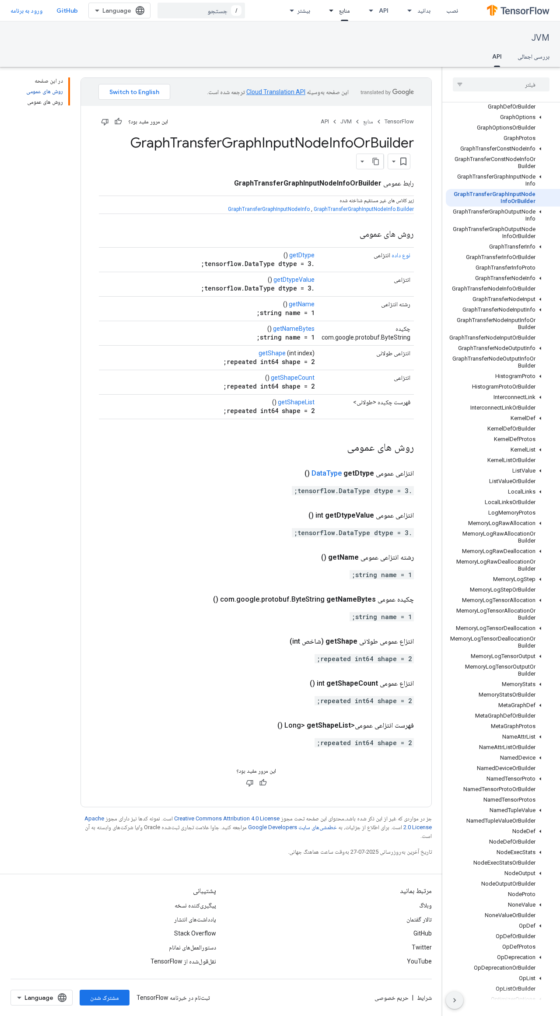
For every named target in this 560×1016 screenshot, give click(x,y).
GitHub (67, 10)
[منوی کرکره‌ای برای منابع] (328, 10)
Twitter (422, 947)
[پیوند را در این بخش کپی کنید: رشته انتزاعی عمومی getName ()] (310, 557)
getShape (272, 353)
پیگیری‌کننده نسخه (195, 905)
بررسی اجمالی (534, 56)
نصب (452, 10)
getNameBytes (294, 328)
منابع (344, 10)
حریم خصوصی (391, 997)
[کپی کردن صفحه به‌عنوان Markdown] (376, 161)
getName (302, 304)
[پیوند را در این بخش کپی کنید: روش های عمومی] (351, 234)
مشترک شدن (104, 998)
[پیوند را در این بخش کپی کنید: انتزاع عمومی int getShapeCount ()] (299, 683)
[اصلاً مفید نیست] (105, 121)
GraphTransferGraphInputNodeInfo (269, 209)
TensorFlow (399, 121)
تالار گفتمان (419, 919)
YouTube (419, 961)
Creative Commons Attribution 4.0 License (227, 818)
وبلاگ (425, 905)
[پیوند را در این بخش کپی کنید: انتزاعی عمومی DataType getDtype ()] (294, 473)
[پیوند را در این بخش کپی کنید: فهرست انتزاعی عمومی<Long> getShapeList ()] (267, 725)
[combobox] (201, 10)
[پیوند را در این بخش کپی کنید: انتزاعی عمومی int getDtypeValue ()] (298, 515)
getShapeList (296, 402)
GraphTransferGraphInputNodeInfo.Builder (364, 209)
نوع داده (401, 255)
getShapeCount (293, 377)
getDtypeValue (294, 279)
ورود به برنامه (26, 10)
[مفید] (118, 121)
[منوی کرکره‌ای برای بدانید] (406, 10)
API (383, 10)
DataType (327, 473)
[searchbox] (501, 84)
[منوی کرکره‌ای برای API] (368, 10)
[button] (503, 117)
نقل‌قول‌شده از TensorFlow (183, 961)
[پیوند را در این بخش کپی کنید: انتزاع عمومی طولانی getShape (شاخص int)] (279, 641)
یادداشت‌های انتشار (195, 919)
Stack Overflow (195, 933)
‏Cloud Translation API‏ (275, 91)
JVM (541, 37)
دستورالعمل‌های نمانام (192, 947)
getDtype (302, 255)
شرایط (424, 997)
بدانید (423, 10)
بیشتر (303, 10)
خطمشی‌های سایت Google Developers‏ (292, 827)
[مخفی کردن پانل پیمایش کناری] (454, 1000)
